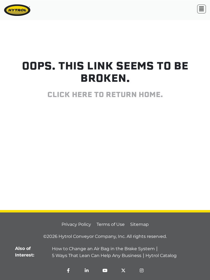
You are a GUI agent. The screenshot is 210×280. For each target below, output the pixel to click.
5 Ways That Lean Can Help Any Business (96, 255)
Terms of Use (111, 224)
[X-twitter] (123, 270)
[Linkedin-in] (86, 270)
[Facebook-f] (68, 270)
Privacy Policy (76, 224)
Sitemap (139, 224)
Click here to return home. (105, 95)
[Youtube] (105, 270)
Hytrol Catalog (161, 255)
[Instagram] (141, 270)
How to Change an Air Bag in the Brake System (103, 248)
